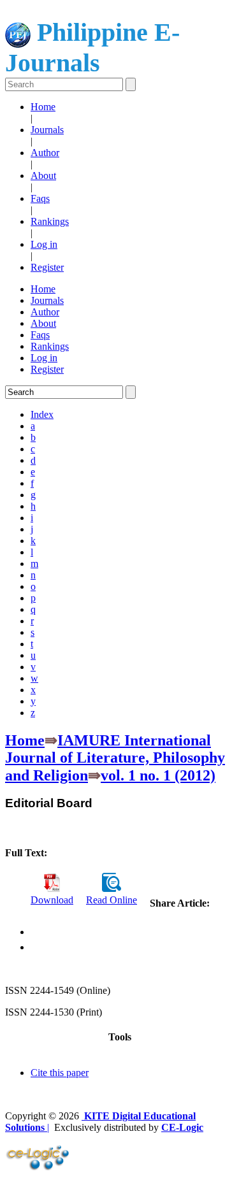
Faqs (40, 198)
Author (45, 152)
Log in (44, 244)
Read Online (111, 899)
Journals (47, 129)
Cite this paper (60, 1072)
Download (52, 899)
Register (47, 267)
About (43, 175)
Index (42, 414)
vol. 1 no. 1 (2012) (158, 775)
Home (43, 106)
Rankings (50, 221)
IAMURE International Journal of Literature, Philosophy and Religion (115, 758)
